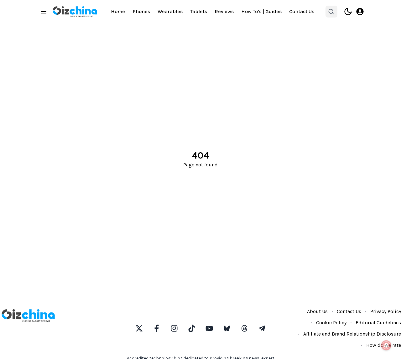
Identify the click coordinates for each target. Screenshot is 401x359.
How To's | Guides (261, 11)
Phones (141, 11)
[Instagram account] (174, 328)
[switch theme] (348, 11)
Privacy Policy (385, 311)
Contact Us (301, 11)
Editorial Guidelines (378, 323)
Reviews (224, 11)
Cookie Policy (331, 323)
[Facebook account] (156, 328)
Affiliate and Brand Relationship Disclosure (352, 334)
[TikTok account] (191, 328)
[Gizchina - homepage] (74, 11)
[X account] (139, 328)
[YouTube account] (209, 328)
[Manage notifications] (386, 345)
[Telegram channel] (262, 328)
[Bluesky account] (227, 328)
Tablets (198, 11)
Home (118, 11)
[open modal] (360, 11)
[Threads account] (244, 328)
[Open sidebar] (44, 11)
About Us (317, 311)
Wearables (170, 11)
